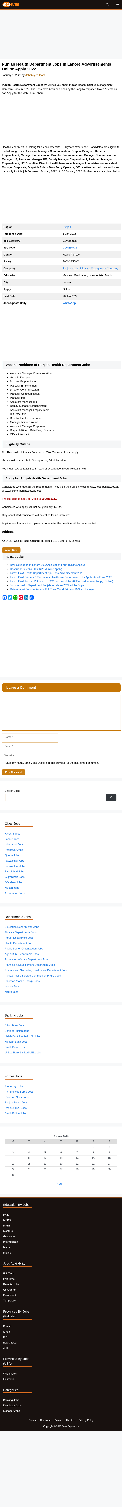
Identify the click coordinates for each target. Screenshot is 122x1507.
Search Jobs (12, 790)
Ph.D (6, 1214)
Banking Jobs (11, 1400)
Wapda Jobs (12, 986)
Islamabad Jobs (14, 844)
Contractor (9, 1289)
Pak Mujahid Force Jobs (19, 1091)
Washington (10, 1373)
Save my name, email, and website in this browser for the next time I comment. (52, 762)
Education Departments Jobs (22, 926)
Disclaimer (45, 1420)
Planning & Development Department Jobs (30, 964)
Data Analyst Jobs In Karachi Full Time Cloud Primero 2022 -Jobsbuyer (52, 589)
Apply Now (11, 550)
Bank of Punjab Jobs (17, 1030)
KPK (5, 1337)
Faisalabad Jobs (14, 871)
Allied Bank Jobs (15, 1025)
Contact (58, 1420)
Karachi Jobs (12, 833)
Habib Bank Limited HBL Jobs (22, 1036)
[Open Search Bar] (107, 4)
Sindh (6, 1331)
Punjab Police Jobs (16, 1102)
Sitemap (32, 1420)
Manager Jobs (11, 1410)
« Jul (59, 1183)
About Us (70, 1420)
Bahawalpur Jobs (15, 866)
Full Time (8, 1273)
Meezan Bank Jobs (16, 1041)
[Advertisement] (61, 35)
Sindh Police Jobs (15, 1113)
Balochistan (10, 1342)
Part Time (9, 1278)
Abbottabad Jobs (15, 893)
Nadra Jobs (11, 991)
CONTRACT (70, 247)
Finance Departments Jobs (21, 932)
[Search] (111, 797)
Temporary (9, 1300)
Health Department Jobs (19, 943)
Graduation (9, 1236)
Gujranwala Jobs (15, 876)
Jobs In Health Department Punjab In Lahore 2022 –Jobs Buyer (47, 585)
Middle (7, 1252)
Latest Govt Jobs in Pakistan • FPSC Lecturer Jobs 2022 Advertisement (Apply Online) (61, 581)
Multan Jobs (12, 887)
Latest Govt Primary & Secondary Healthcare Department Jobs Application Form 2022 (61, 577)
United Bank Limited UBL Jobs (23, 1052)
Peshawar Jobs (14, 849)
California (8, 1379)
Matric (7, 1247)
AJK (5, 1348)
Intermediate (10, 1241)
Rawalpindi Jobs (14, 860)
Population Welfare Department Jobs (26, 959)
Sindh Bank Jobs (15, 1047)
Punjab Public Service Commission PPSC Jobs (33, 975)
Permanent (9, 1295)
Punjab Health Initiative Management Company (90, 268)
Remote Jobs (11, 1284)
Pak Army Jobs (14, 1086)
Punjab (67, 226)
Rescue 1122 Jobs (16, 1107)
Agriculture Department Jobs (22, 954)
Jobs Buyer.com (70, 1426)
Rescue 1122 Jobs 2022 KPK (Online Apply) (36, 569)
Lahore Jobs (12, 839)
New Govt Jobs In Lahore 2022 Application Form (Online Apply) (47, 564)
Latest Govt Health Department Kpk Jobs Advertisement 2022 (46, 573)
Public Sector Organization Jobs (24, 948)
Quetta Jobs (12, 855)
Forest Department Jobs (19, 937)
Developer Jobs (12, 1405)
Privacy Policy (86, 1420)
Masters (8, 1231)
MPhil (6, 1225)
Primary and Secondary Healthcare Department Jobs (36, 970)
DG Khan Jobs (13, 882)
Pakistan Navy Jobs (17, 1097)
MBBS (7, 1220)
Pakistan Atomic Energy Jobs (22, 981)
